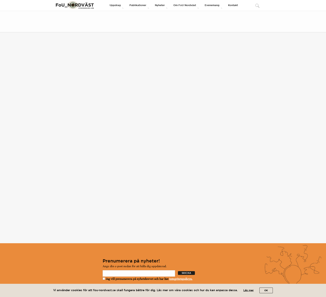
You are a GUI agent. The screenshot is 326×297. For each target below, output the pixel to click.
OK (266, 290)
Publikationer (137, 5)
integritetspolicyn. (180, 279)
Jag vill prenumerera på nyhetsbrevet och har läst (148, 279)
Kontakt (233, 5)
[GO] (257, 6)
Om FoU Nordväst (184, 5)
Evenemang (212, 5)
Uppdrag (115, 5)
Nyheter (160, 5)
